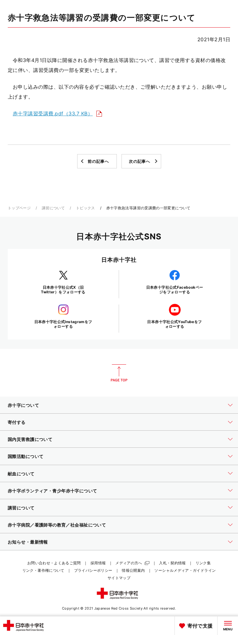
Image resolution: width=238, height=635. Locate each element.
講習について (53, 208)
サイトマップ (119, 577)
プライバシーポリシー (93, 570)
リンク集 (203, 563)
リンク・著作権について (43, 570)
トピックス (85, 208)
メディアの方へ (128, 563)
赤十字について (23, 405)
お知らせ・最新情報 (28, 541)
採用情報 (98, 563)
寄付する (17, 422)
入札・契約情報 (172, 563)
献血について (21, 473)
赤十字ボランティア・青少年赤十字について (52, 490)
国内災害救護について (30, 439)
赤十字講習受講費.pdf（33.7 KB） (53, 113)
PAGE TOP (119, 373)
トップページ (19, 208)
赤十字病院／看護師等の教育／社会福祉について (57, 524)
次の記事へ (139, 161)
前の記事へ (98, 161)
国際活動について (25, 456)
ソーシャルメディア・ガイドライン (185, 570)
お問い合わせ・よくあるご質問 (54, 563)
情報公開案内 (133, 570)
